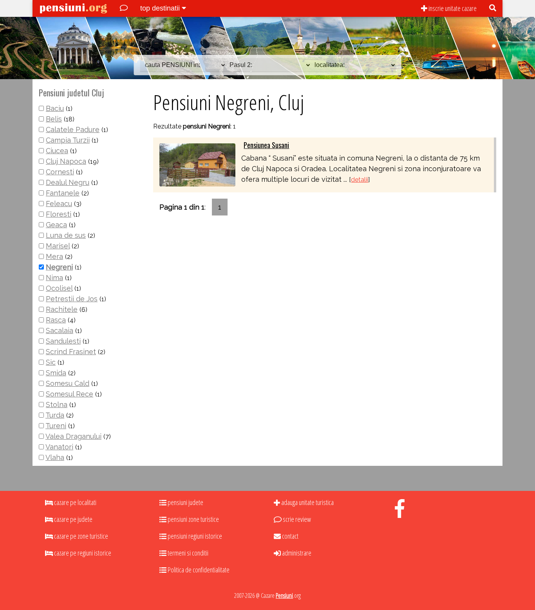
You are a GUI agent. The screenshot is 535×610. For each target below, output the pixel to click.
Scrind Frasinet (71, 352)
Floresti (58, 214)
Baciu (55, 108)
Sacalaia (59, 330)
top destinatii (161, 8)
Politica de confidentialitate (198, 569)
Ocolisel (59, 288)
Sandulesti (63, 341)
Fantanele (63, 193)
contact (289, 536)
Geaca (56, 225)
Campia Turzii (68, 140)
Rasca (56, 320)
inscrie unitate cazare (452, 8)
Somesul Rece (69, 394)
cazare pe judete (72, 519)
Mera (54, 256)
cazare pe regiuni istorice (82, 553)
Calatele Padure (72, 129)
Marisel (58, 246)
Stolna (56, 404)
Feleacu (59, 203)
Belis (54, 119)
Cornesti (60, 172)
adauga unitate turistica (307, 502)
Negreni (59, 267)
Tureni (55, 426)
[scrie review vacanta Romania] (124, 8)
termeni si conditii (187, 553)
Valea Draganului (73, 436)
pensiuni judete (184, 502)
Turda (54, 415)
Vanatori (59, 447)
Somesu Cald (67, 383)
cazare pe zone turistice (80, 536)
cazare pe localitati (74, 502)
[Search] (492, 8)
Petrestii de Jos (72, 299)
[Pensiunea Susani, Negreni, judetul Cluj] (197, 164)
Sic (51, 362)
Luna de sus (66, 235)
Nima (54, 277)
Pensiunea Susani (266, 145)
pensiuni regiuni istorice (194, 536)
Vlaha (54, 457)
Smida (56, 373)
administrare (296, 553)
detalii (359, 179)
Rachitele (62, 309)
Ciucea (57, 151)
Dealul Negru (67, 182)
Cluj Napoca (66, 161)
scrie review (296, 519)
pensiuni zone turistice (192, 519)
